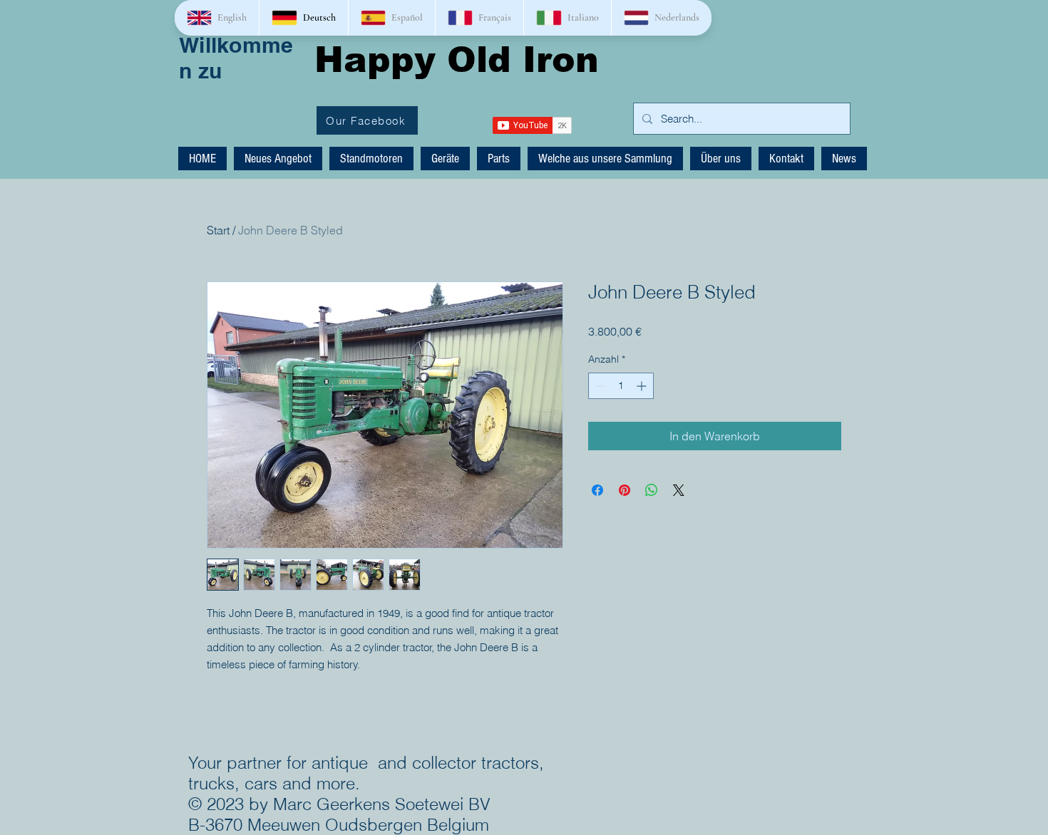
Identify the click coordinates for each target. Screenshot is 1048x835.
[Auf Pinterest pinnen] (624, 490)
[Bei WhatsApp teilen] (651, 490)
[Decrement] (599, 385)
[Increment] (643, 385)
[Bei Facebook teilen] (597, 490)
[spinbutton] (621, 385)
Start (218, 230)
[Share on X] (678, 490)
